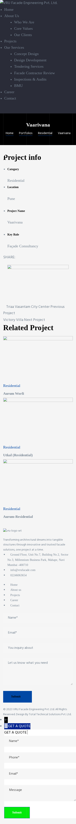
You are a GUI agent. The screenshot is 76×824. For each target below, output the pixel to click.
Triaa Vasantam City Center (28, 307)
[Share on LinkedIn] (31, 257)
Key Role (13, 234)
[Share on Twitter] (25, 257)
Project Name (16, 211)
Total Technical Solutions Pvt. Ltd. (50, 714)
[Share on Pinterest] (44, 257)
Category (13, 169)
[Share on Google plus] (38, 257)
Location (13, 187)
